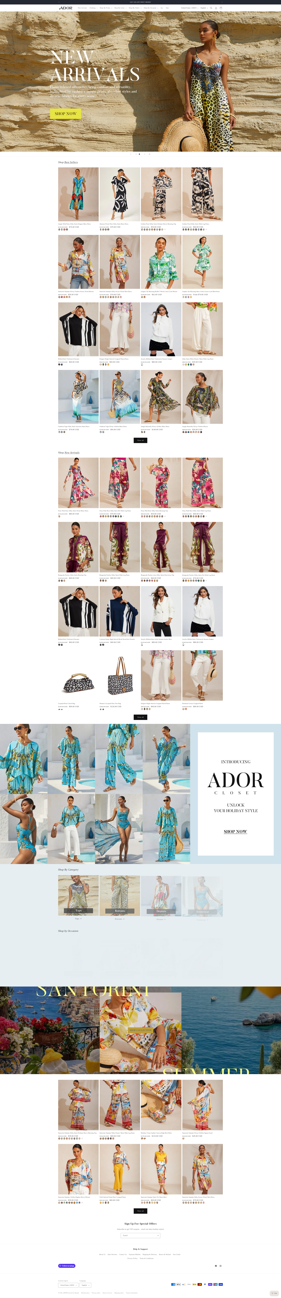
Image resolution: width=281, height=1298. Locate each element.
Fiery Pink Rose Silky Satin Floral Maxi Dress (73, 511)
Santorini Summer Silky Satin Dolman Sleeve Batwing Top (77, 1133)
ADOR (65, 1293)
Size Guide (176, 1254)
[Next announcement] (222, 2)
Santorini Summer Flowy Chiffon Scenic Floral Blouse (76, 291)
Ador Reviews (112, 1254)
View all (140, 440)
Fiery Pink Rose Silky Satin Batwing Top (154, 511)
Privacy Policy (133, 1258)
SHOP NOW (140, 794)
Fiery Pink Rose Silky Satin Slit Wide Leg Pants (115, 511)
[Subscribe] (157, 1235)
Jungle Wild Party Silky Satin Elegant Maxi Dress (74, 224)
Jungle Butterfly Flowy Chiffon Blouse (195, 426)
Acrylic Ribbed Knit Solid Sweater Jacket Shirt (156, 639)
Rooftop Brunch (160, 979)
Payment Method (134, 1254)
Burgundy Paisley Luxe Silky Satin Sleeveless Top (157, 575)
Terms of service (107, 1293)
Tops (77, 918)
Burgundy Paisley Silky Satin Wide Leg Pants (115, 575)
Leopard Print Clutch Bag (66, 703)
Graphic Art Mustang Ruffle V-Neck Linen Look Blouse (159, 291)
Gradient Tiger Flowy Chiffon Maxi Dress (113, 426)
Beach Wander (77, 979)
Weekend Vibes (201, 979)
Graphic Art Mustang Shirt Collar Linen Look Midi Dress (201, 291)
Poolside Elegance (118, 979)
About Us (102, 1254)
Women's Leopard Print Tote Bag (110, 703)
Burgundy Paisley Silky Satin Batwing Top (72, 575)
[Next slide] (144, 154)
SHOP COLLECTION (140, 1030)
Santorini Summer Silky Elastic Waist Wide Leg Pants (117, 1133)
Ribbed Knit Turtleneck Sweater (68, 359)
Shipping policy (119, 1293)
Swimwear (201, 918)
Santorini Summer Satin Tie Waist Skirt (154, 1197)
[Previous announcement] (59, 2)
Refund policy (85, 1293)
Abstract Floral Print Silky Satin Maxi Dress (114, 224)
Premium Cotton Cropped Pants (192, 703)
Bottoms (118, 918)
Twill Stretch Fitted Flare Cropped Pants (113, 1197)
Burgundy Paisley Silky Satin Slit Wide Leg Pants (198, 575)
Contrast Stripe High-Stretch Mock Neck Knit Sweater (117, 639)
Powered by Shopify (73, 1293)
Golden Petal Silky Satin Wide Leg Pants (195, 224)
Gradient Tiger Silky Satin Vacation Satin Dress (73, 426)
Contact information (132, 1293)
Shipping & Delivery (150, 1254)
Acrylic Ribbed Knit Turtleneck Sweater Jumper (156, 359)
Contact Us (123, 1254)
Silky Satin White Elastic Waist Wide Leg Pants (197, 359)
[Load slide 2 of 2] (139, 154)
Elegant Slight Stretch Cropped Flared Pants (114, 359)
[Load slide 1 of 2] (136, 154)
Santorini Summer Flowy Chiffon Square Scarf (197, 1133)
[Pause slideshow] (150, 154)
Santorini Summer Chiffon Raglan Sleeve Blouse (74, 1197)
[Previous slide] (130, 154)
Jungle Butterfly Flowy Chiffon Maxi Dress (155, 426)
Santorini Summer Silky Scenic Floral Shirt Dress (116, 291)
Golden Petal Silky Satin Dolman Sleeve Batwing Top (158, 224)
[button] (93, 8)
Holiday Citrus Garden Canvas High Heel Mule (156, 1133)
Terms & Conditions (147, 1258)
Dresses (160, 918)
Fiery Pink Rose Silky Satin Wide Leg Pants (196, 511)
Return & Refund (165, 1254)
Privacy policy (96, 1293)
